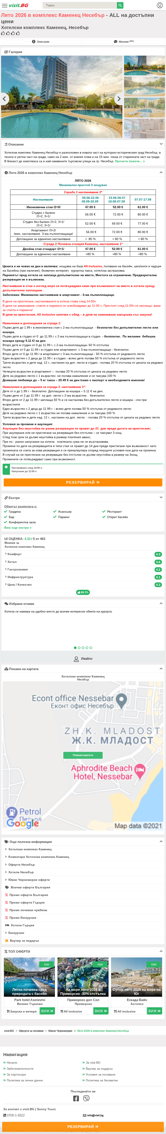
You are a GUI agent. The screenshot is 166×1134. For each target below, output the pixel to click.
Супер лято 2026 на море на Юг (137, 991)
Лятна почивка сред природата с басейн (29, 991)
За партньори (16, 1074)
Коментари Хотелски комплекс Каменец (38, 857)
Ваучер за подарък (24, 940)
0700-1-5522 (15, 1115)
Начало (12, 1062)
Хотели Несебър (21, 872)
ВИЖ (45, 1011)
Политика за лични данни (25, 1080)
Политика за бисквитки (102, 1080)
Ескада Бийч (137, 1000)
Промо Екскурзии (22, 917)
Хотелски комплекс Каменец (30, 849)
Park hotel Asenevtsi (29, 1000)
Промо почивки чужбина (28, 910)
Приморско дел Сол (83, 1000)
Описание (42, 41)
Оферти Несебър (21, 864)
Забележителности (20, 1068)
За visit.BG (93, 1062)
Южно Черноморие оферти (29, 879)
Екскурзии (16, 933)
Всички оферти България (30, 887)
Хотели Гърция (22, 925)
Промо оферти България (28, 895)
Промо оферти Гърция (27, 902)
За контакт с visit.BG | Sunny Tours (29, 1109)
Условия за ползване (100, 1074)
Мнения (126, 42)
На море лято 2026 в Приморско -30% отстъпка (83, 991)
